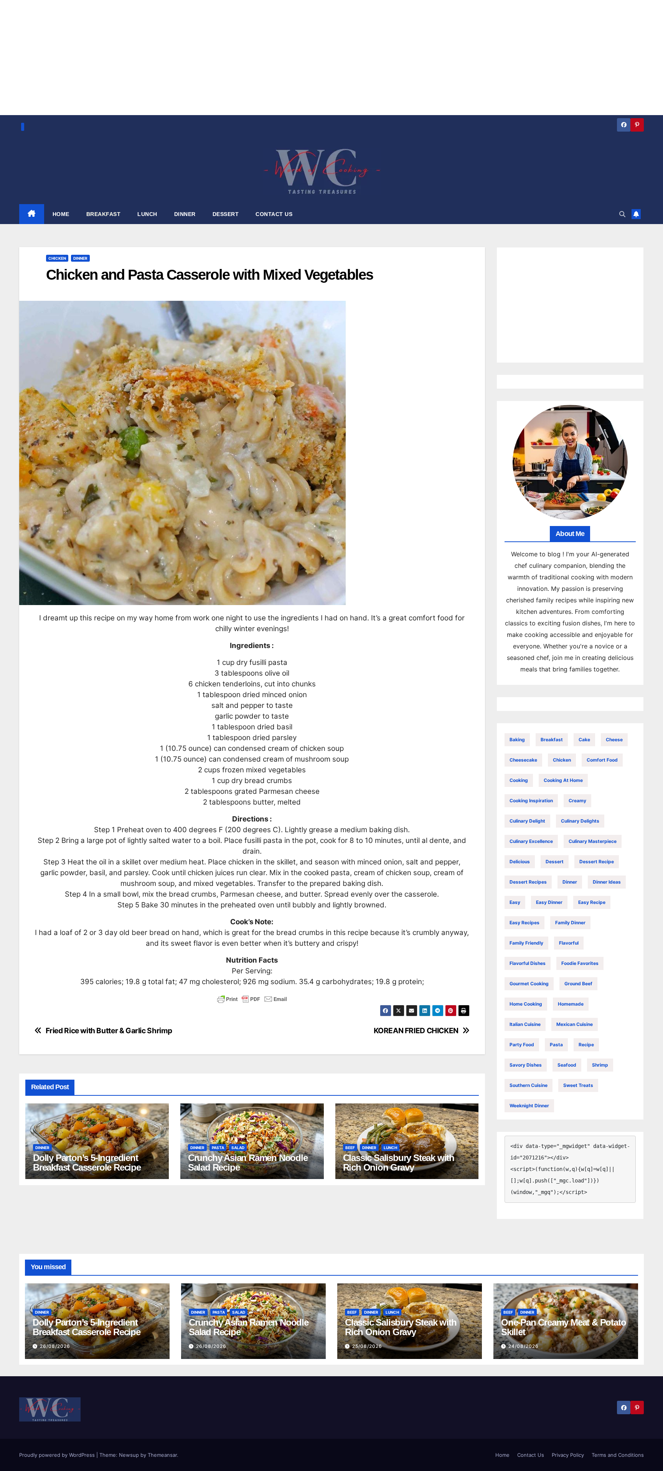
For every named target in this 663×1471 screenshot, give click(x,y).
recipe (586, 1044)
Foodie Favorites (580, 963)
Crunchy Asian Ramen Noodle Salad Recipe (248, 1163)
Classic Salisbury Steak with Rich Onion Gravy (398, 1163)
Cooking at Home (563, 780)
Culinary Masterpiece (593, 841)
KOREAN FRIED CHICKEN (416, 1030)
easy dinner (549, 902)
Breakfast (552, 739)
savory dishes (526, 1065)
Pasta (218, 1147)
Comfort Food (602, 760)
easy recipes (524, 922)
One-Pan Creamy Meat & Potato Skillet (563, 1327)
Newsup (129, 1455)
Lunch (390, 1147)
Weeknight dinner (529, 1105)
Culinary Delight (527, 821)
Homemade (571, 1004)
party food (522, 1044)
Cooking (519, 780)
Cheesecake (523, 760)
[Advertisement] (570, 305)
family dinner (570, 922)
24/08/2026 (523, 1346)
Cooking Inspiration (531, 800)
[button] (622, 214)
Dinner (80, 258)
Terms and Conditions (618, 1455)
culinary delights (580, 821)
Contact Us (530, 1455)
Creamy (577, 800)
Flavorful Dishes (528, 963)
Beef (350, 1147)
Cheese (614, 739)
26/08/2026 (55, 1346)
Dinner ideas (607, 882)
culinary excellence (531, 841)
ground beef (578, 983)
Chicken (57, 258)
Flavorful (569, 943)
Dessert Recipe (596, 861)
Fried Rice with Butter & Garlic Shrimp (109, 1030)
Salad (237, 1147)
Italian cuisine (525, 1024)
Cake (584, 739)
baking (517, 739)
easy (515, 902)
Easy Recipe (591, 902)
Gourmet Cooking (529, 983)
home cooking (526, 1004)
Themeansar (162, 1455)
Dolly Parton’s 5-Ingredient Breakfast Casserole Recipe (87, 1163)
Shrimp (600, 1065)
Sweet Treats (578, 1085)
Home (502, 1455)
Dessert (555, 861)
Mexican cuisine (574, 1024)
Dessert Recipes (528, 882)
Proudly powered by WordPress (57, 1455)
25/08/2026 (367, 1346)
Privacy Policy (568, 1455)
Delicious (520, 861)
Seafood (566, 1065)
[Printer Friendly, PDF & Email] (252, 999)
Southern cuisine (529, 1085)
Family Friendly (526, 943)
